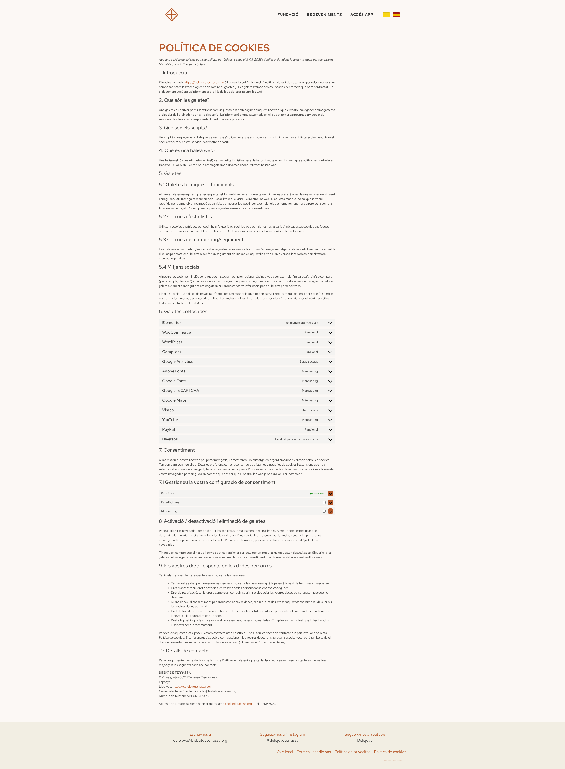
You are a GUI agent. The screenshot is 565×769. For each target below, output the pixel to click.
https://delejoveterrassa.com (204, 82)
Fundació (288, 14)
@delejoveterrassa (282, 740)
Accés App (361, 14)
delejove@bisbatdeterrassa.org (200, 740)
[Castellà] (396, 14)
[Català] (386, 14)
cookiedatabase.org (238, 704)
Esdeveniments (324, 14)
